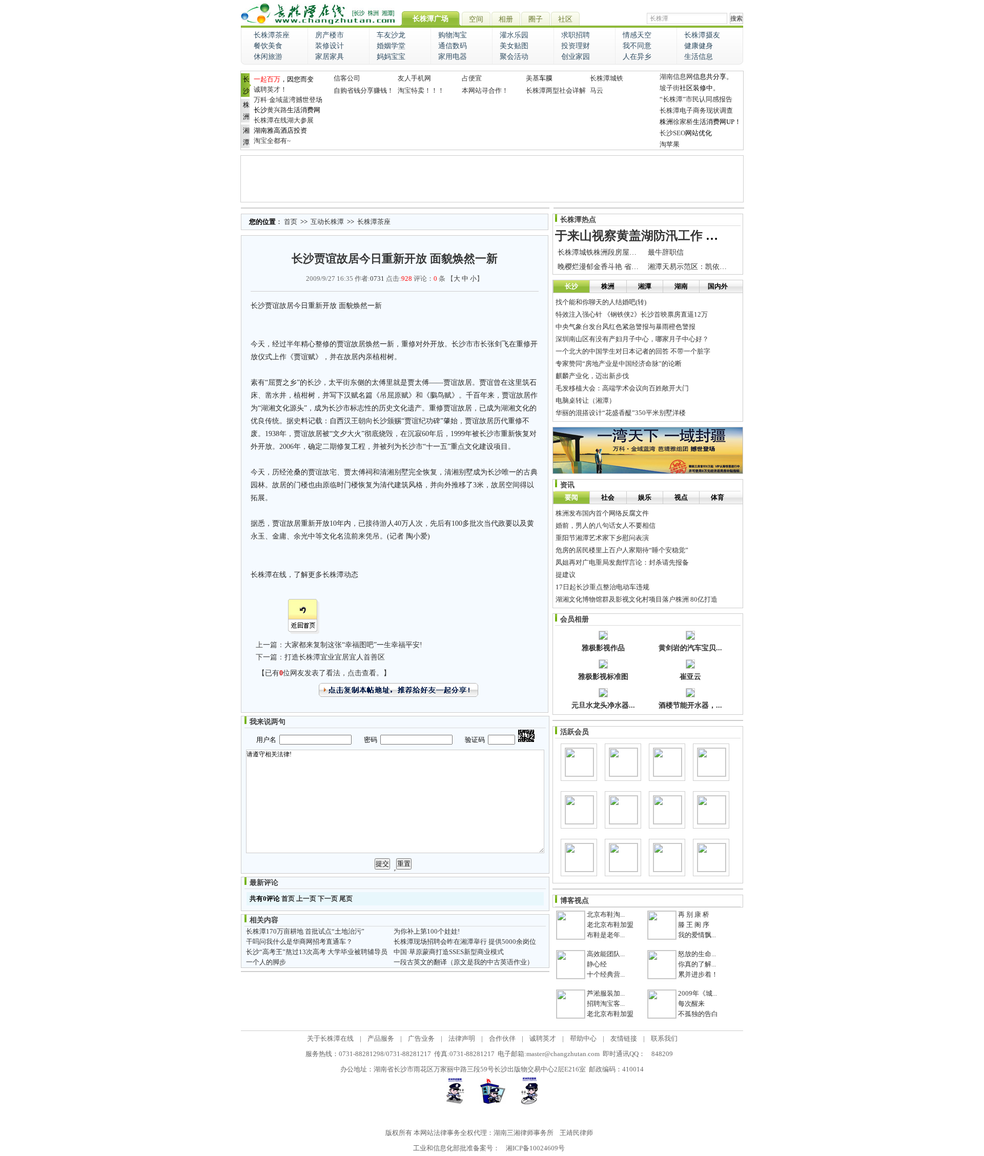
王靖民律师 (576, 1133)
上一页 (306, 898)
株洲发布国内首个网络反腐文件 (602, 513)
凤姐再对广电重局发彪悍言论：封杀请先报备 (622, 562)
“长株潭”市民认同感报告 (696, 99)
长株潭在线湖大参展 (284, 120)
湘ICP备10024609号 (535, 1148)
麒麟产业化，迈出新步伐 (592, 376)
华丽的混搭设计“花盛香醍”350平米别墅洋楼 (621, 413)
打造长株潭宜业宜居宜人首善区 (334, 657)
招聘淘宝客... (606, 1003)
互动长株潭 (327, 221)
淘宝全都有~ (272, 140)
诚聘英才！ (270, 89)
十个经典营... (606, 974)
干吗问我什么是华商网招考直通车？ (299, 941)
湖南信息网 (676, 76)
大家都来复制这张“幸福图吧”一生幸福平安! (353, 645)
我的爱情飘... (697, 935)
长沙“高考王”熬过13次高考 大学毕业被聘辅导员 (316, 952)
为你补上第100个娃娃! (427, 931)
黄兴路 (277, 110)
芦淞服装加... (606, 993)
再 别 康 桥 (693, 914)
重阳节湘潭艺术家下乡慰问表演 (602, 538)
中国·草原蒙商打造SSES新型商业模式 (449, 952)
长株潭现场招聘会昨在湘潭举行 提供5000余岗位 (465, 941)
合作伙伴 (502, 1038)
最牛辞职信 (666, 252)
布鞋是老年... (606, 935)
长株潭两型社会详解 (556, 90)
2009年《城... (697, 993)
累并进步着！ (698, 974)
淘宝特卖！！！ (421, 90)
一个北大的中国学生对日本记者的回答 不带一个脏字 (633, 351)
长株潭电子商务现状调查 (696, 110)
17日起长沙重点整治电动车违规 (602, 587)
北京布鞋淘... (606, 914)
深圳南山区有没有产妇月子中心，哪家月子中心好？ (632, 339)
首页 (290, 221)
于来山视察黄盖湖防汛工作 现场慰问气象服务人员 (692, 235)
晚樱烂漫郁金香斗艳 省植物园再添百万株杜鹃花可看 (641, 267)
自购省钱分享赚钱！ (364, 90)
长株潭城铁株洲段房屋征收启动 (608, 252)
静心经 (597, 964)
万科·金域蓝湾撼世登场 (288, 100)
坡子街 (670, 88)
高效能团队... (606, 954)
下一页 (328, 898)
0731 (377, 278)
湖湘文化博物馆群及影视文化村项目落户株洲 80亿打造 (636, 599)
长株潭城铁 (606, 78)
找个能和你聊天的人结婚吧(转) (601, 302)
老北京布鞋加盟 (610, 924)
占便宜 (472, 78)
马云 (596, 90)
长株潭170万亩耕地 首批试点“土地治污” (305, 931)
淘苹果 (670, 144)
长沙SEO (672, 133)
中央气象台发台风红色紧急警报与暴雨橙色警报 (625, 327)
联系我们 (664, 1038)
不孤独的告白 (698, 1014)
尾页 (346, 898)
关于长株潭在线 (330, 1038)
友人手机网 (414, 78)
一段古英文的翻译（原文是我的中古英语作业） (464, 962)
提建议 (566, 575)
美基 (532, 78)
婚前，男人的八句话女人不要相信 (605, 525)
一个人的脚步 (266, 962)
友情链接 (623, 1038)
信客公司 (347, 78)
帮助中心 (583, 1038)
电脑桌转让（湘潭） (586, 400)
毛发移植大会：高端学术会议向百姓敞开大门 (622, 388)
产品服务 (380, 1038)
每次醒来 (691, 1003)
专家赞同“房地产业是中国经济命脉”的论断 (619, 363)
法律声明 (461, 1038)
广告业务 (421, 1038)
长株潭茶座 (374, 221)
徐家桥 (683, 122)
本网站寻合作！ (485, 90)
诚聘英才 (542, 1038)
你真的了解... (697, 964)
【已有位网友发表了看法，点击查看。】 (324, 673)
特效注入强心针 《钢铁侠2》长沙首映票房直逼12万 (632, 314)
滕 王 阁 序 (693, 924)
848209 (662, 1054)
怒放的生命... (697, 954)
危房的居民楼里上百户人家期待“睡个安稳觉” (622, 550)
